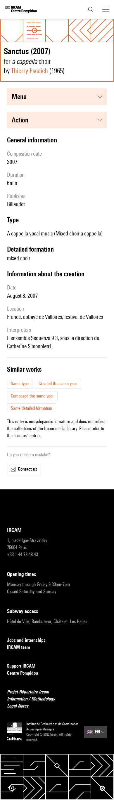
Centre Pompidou (22, 673)
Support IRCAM (21, 666)
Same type (20, 383)
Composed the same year (32, 396)
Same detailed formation (31, 408)
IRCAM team (18, 647)
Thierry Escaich (29, 71)
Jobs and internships (26, 640)
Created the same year (58, 383)
